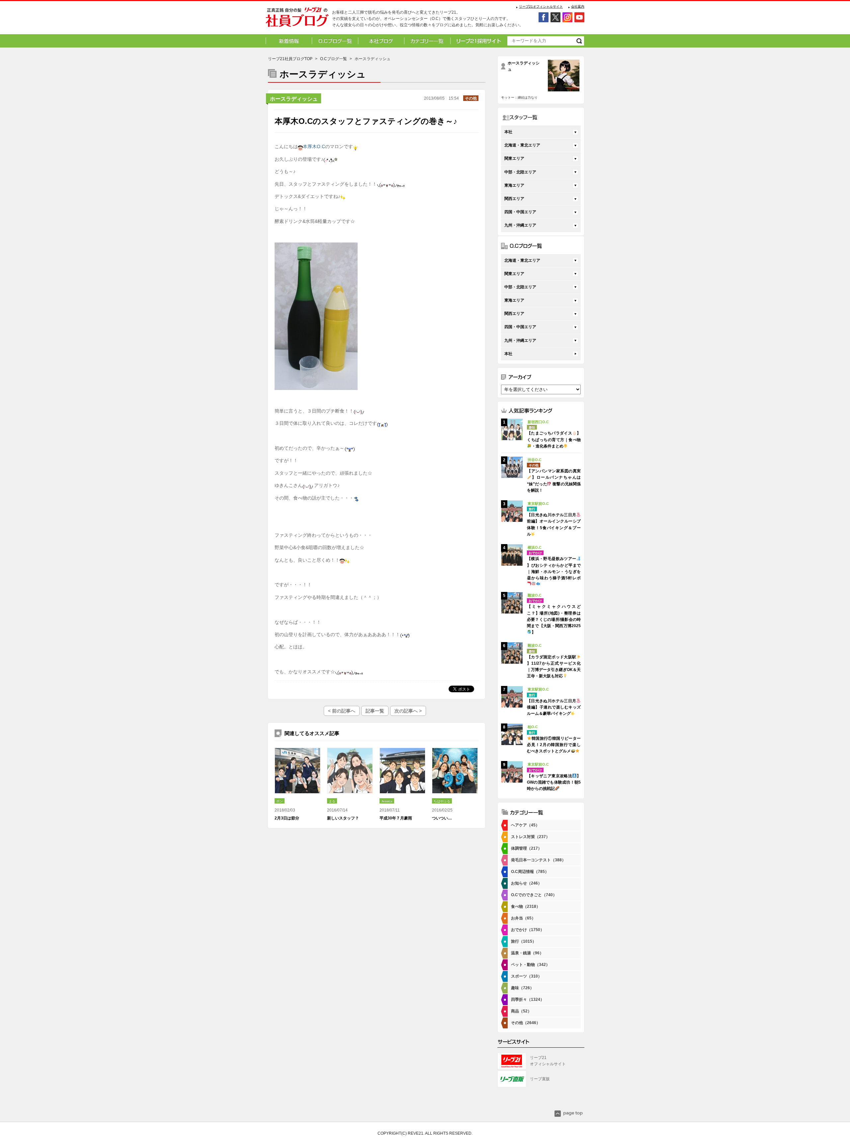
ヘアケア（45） (525, 825)
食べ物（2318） (525, 906)
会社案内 (577, 6)
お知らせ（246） (526, 883)
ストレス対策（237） (530, 836)
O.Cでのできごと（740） (534, 895)
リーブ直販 (540, 1079)
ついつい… (442, 818)
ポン (279, 801)
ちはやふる (442, 801)
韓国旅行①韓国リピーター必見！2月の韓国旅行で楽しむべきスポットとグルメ (554, 744)
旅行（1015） (523, 941)
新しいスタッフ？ (343, 818)
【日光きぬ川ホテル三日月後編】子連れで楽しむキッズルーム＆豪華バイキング (554, 707)
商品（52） (521, 1011)
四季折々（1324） (527, 999)
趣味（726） (522, 988)
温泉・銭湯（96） (527, 953)
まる (332, 801)
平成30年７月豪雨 (396, 818)
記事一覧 (375, 711)
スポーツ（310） (526, 976)
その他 (471, 98)
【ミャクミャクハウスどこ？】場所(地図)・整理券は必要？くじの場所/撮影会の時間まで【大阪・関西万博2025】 (554, 619)
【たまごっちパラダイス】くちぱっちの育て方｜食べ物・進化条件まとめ (554, 439)
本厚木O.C (314, 146)
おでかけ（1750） (527, 929)
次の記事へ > (408, 711)
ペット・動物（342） (530, 964)
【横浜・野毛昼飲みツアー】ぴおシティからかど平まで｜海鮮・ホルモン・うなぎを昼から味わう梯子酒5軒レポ (554, 568)
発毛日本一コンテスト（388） (538, 860)
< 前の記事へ (341, 711)
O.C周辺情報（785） (530, 871)
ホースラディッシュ (294, 99)
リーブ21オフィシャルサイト (541, 6)
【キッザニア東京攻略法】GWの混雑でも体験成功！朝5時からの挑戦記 (554, 782)
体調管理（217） (526, 848)
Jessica (386, 801)
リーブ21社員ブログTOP (290, 58)
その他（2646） (525, 1022)
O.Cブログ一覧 (333, 58)
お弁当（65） (523, 918)
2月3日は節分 (287, 818)
